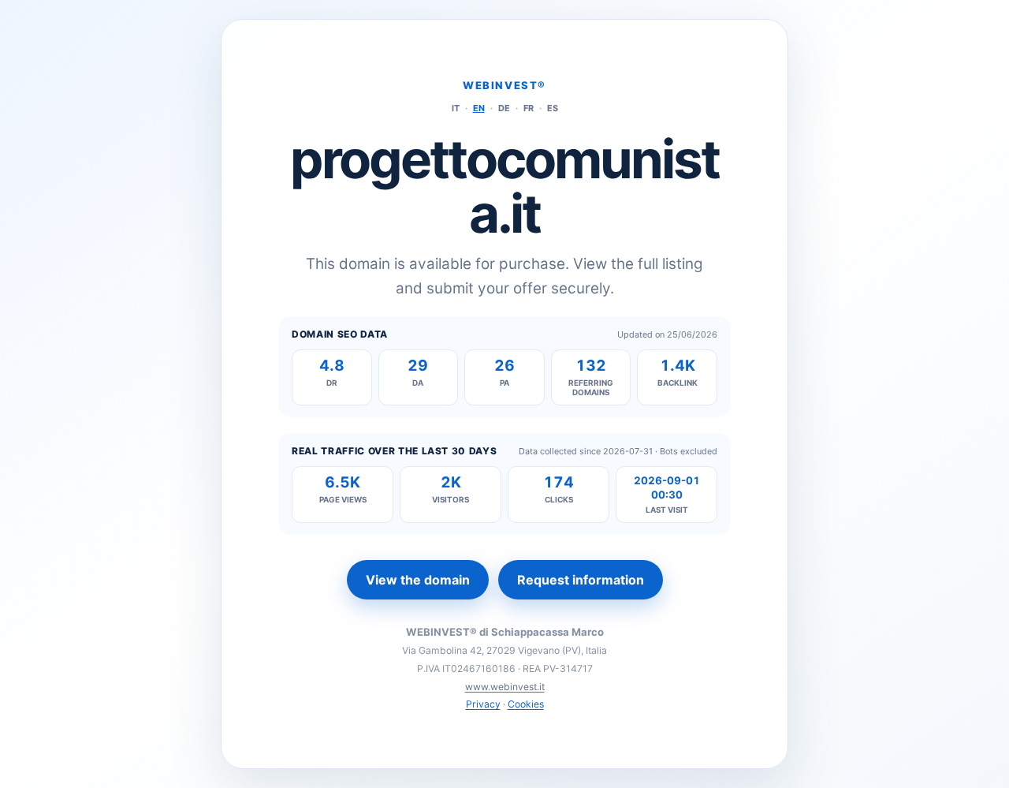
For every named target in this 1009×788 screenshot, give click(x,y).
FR (528, 108)
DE (504, 108)
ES (552, 108)
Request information (580, 580)
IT (456, 108)
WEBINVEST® (504, 85)
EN (479, 108)
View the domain (418, 580)
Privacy (483, 704)
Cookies (526, 704)
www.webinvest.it (505, 687)
